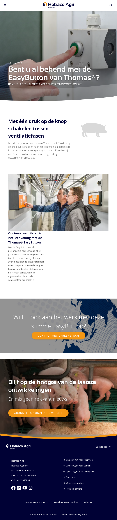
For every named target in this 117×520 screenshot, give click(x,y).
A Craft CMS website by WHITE (74, 514)
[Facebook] (13, 488)
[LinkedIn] (19, 488)
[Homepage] (58, 5)
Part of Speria (51, 514)
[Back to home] (18, 446)
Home (11, 84)
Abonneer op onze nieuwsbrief (38, 413)
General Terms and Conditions (66, 502)
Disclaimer (87, 502)
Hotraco (40, 514)
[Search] (110, 5)
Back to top (101, 446)
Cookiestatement (32, 502)
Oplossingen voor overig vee (80, 471)
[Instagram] (30, 488)
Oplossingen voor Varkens (79, 465)
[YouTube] (24, 488)
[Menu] (5, 5)
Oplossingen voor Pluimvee (79, 459)
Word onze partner (75, 483)
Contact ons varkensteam (58, 335)
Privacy (46, 502)
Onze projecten (73, 477)
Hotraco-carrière (74, 488)
